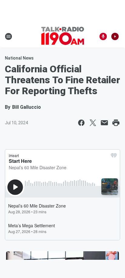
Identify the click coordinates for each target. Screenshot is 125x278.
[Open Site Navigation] (8, 36)
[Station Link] (62, 36)
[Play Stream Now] (115, 36)
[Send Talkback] (103, 36)
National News (19, 58)
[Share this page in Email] (104, 122)
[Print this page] (116, 122)
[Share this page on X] (93, 122)
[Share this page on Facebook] (81, 122)
